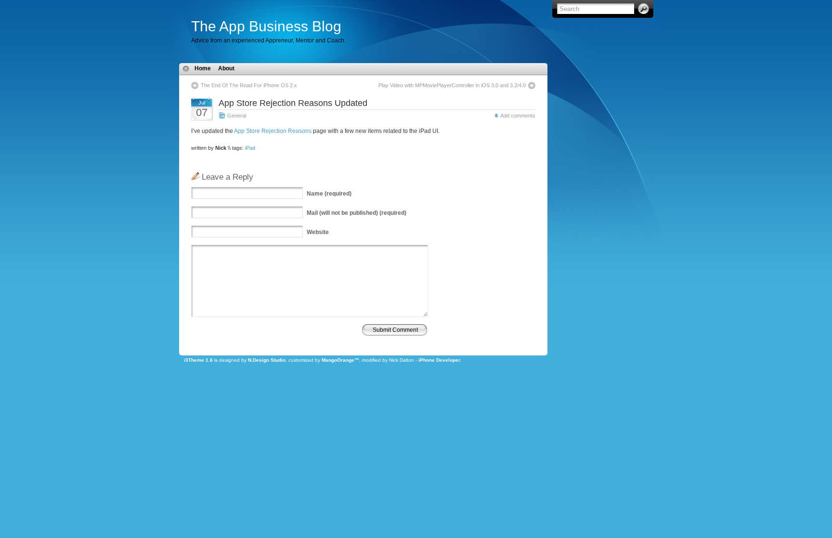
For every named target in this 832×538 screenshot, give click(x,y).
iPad (250, 148)
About (226, 68)
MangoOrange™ (340, 360)
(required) (329, 193)
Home (203, 68)
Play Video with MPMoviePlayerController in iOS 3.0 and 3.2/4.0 (452, 85)
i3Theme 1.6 (198, 360)
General (236, 115)
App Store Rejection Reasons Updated (293, 103)
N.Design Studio (267, 360)
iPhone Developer (439, 360)
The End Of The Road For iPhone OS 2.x (249, 85)
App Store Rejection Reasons (273, 131)
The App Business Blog (266, 26)
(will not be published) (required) (356, 213)
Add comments (517, 115)
